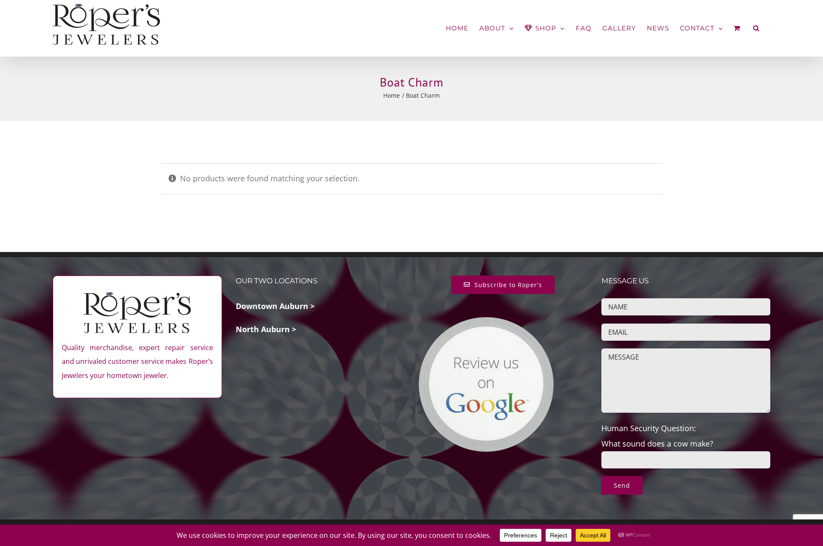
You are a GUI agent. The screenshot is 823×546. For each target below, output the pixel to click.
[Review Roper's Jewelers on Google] (486, 323)
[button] (756, 28)
